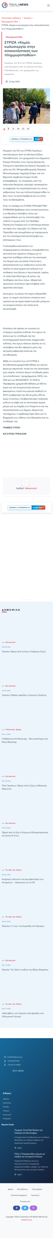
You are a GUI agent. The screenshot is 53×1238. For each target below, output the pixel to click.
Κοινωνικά (10, 642)
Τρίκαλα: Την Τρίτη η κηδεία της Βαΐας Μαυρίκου (25, 969)
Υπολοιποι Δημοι (14, 730)
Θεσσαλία (7, 1103)
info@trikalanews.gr (14, 1057)
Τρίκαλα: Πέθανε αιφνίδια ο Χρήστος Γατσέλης (24, 695)
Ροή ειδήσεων (22, 1189)
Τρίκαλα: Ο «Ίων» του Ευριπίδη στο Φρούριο (23, 926)
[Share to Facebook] (8, 129)
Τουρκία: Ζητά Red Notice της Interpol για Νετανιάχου (28, 1131)
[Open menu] (48, 5)
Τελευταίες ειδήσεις (11, 18)
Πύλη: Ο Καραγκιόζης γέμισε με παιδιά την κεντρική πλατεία (29, 1155)
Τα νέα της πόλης (14, 870)
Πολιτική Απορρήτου (19, 1195)
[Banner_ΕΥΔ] (26, 319)
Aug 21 (19, 1148)
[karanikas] (26, 539)
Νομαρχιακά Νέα (9, 21)
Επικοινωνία (25, 1201)
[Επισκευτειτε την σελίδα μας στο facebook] (16, 1207)
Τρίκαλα (27, 18)
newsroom (31, 488)
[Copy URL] (28, 129)
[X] (25, 1207)
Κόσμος (6, 1111)
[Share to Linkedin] (18, 129)
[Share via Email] (23, 129)
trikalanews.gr (26, 1220)
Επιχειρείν (7, 1118)
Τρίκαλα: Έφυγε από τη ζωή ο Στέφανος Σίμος (24, 651)
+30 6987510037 (13, 1061)
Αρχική (10, 1189)
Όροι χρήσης (37, 1189)
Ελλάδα (6, 1107)
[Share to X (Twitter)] (13, 129)
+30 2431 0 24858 (14, 1065)
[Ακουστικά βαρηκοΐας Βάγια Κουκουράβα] (26, 575)
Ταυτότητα (35, 1195)
